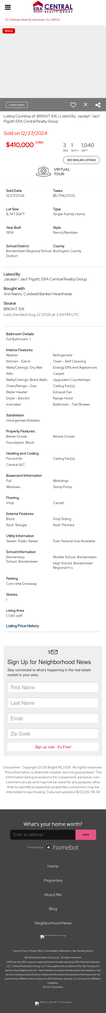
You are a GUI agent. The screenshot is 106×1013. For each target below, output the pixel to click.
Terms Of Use (20, 950)
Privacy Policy (36, 950)
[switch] (73, 105)
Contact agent (16, 104)
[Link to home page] (53, 7)
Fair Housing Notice (82, 950)
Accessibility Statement (58, 950)
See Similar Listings (81, 160)
